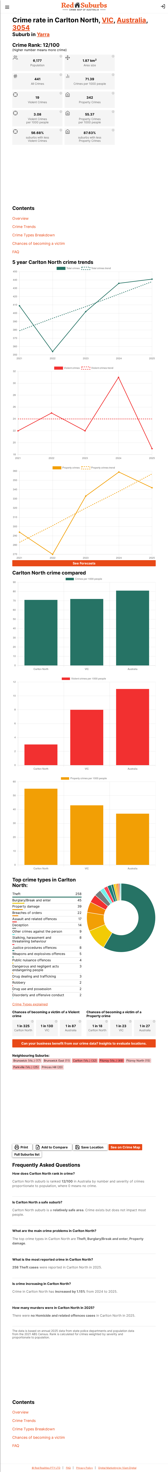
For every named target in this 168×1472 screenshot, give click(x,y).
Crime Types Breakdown (33, 235)
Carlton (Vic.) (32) (85, 1060)
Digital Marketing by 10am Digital (117, 1467)
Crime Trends (24, 226)
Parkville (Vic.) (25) (26, 1067)
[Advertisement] (84, 176)
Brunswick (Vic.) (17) (27, 1060)
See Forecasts (84, 563)
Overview (20, 218)
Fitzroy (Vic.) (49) (111, 1060)
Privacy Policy (84, 1467)
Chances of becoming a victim (38, 243)
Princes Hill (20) (52, 1067)
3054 (21, 28)
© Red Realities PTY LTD (46, 1467)
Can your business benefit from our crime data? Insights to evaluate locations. (84, 1043)
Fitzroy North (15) (138, 1060)
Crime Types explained (30, 1004)
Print (24, 1147)
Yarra (43, 34)
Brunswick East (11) (57, 1060)
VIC (108, 20)
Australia (131, 20)
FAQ (15, 252)
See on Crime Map (125, 1147)
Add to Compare (54, 1147)
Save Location (92, 1147)
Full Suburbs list (27, 1154)
